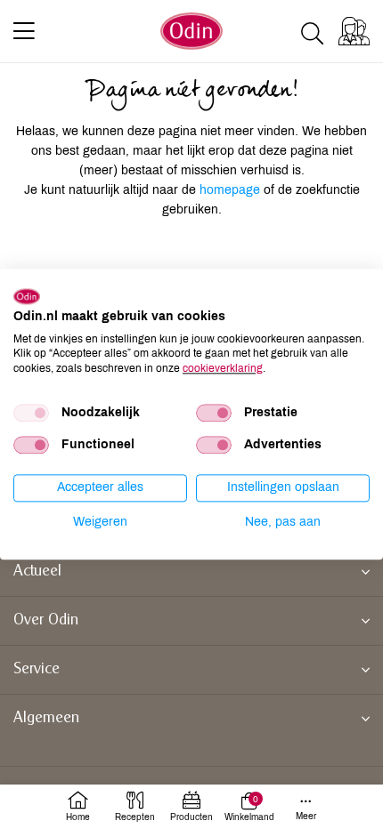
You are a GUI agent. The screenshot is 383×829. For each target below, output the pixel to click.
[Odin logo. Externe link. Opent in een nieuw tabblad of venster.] (26, 296)
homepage (232, 190)
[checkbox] (31, 413)
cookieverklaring (223, 368)
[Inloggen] (354, 31)
